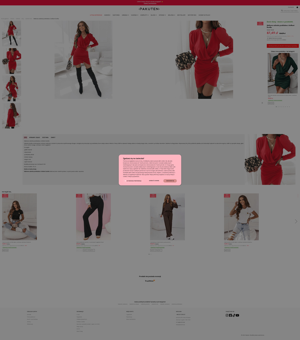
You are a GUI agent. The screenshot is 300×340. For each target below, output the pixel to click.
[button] (133, 181)
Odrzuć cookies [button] (154, 180)
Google (153, 170)
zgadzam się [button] (170, 180)
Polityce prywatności (133, 176)
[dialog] (150, 170)
